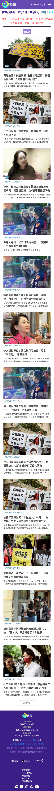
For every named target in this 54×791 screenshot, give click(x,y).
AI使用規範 (27, 772)
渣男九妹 (22, 12)
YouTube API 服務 (29, 740)
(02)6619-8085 (27, 724)
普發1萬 (34, 12)
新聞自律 (26, 770)
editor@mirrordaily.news (27, 735)
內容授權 (26, 778)
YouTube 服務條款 (17, 744)
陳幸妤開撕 (8, 12)
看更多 (27, 703)
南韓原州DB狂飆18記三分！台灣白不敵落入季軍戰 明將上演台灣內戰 (31, 20)
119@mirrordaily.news (27, 729)
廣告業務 (26, 775)
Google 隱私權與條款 (35, 744)
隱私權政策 (27, 781)
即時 (43, 12)
